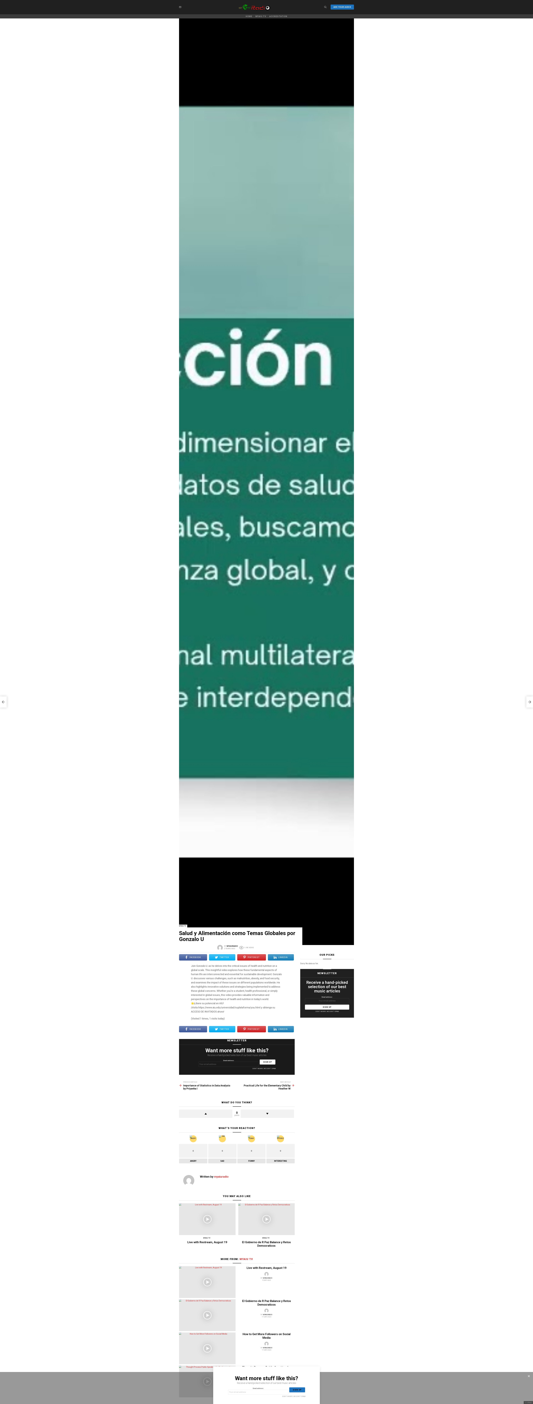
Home (249, 16)
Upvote (205, 1114)
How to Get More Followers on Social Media (267, 1335)
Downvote (267, 1114)
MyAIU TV (206, 1238)
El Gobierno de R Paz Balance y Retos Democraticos (266, 1244)
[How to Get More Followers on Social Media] (207, 1348)
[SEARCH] (325, 7)
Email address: (228, 1060)
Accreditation (278, 16)
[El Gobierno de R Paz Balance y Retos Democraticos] (266, 1219)
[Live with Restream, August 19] (207, 1219)
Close (529, 1376)
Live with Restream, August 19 (207, 1242)
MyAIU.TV (260, 16)
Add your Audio (342, 7)
